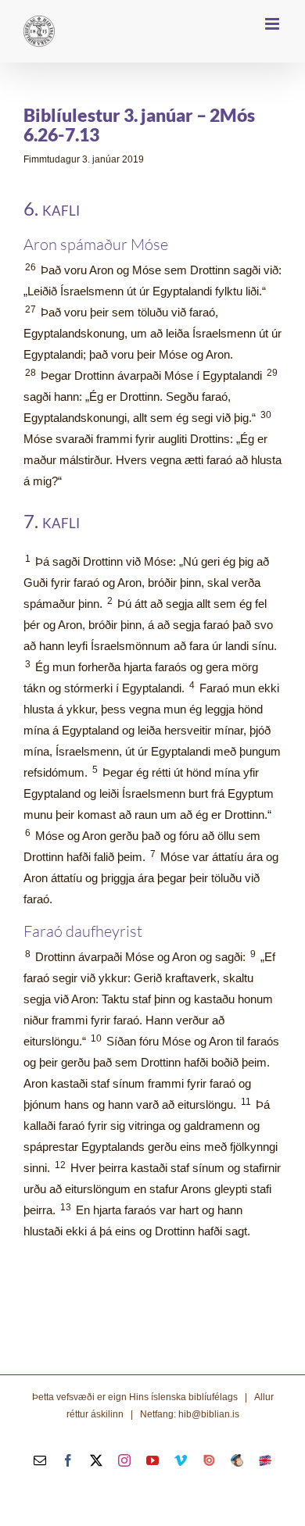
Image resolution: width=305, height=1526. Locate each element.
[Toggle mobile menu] (273, 24)
